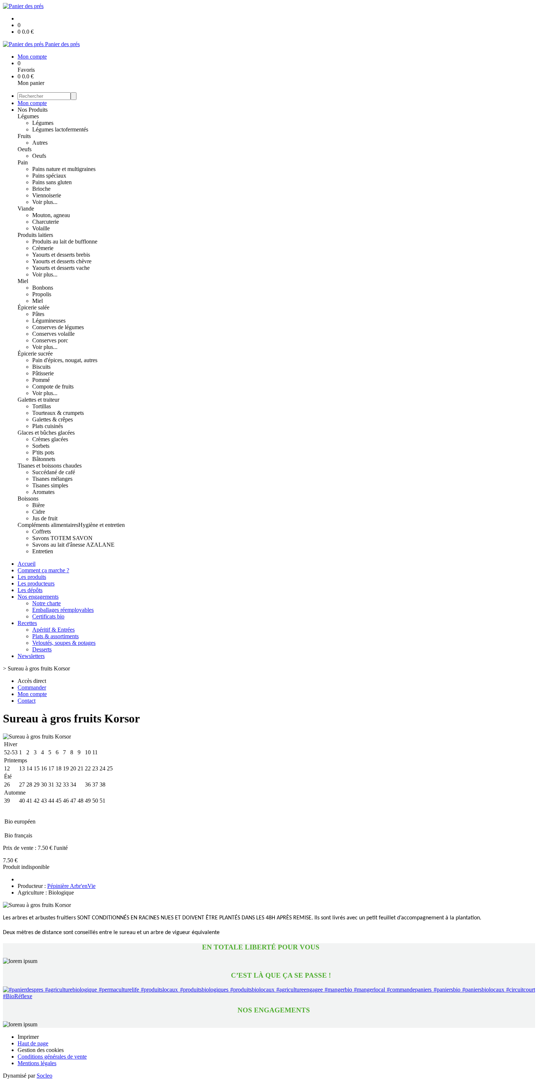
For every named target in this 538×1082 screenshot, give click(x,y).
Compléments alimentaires (48, 525)
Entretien (42, 551)
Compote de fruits (53, 386)
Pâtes (38, 314)
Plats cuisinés (47, 426)
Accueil (27, 564)
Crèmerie (42, 248)
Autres (40, 143)
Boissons (28, 498)
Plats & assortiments (55, 636)
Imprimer (28, 1037)
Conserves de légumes (58, 327)
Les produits (32, 577)
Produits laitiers (35, 235)
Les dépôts (30, 590)
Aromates (43, 492)
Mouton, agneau (51, 215)
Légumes (28, 116)
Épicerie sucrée (35, 353)
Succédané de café (53, 472)
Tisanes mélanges (52, 479)
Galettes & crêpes (52, 419)
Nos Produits (33, 110)
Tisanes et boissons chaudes (50, 465)
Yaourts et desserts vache (61, 268)
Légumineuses (49, 320)
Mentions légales (37, 1063)
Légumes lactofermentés (60, 129)
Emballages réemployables (63, 610)
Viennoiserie (46, 195)
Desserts (42, 649)
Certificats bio (48, 616)
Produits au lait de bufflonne (64, 241)
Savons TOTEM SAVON (62, 538)
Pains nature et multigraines (64, 169)
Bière (38, 505)
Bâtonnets (43, 459)
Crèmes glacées (50, 439)
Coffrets (41, 531)
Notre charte (46, 603)
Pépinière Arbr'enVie (71, 886)
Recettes (27, 623)
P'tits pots (43, 452)
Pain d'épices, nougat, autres (64, 360)
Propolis (41, 294)
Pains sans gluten (52, 182)
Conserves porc (50, 340)
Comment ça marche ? (43, 570)
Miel (23, 281)
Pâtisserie (43, 373)
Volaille (41, 228)
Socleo (44, 1075)
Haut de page (33, 1043)
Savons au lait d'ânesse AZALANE (73, 545)
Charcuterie (45, 222)
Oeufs (24, 149)
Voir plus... (44, 202)
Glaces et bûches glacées (46, 433)
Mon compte (32, 103)
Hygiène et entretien (101, 525)
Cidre (38, 512)
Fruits (24, 136)
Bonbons (42, 288)
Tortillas (41, 406)
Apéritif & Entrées (53, 629)
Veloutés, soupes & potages (64, 643)
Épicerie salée (33, 307)
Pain (23, 162)
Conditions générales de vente (52, 1056)
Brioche (41, 189)
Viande (26, 208)
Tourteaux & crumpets (58, 413)
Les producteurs (36, 583)
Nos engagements (38, 597)
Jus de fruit (44, 518)
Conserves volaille (53, 334)
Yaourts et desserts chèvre (61, 261)
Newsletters (31, 656)
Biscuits (41, 367)
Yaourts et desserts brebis (61, 255)
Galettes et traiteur (38, 400)
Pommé (41, 380)
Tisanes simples (50, 485)
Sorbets (40, 446)
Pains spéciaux (49, 175)
